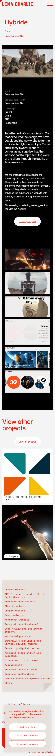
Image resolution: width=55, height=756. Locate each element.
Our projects (27, 441)
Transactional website (20, 601)
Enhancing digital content (23, 648)
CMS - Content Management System (27, 678)
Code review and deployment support (23, 630)
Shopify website (15, 606)
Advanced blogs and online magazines (23, 654)
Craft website (14, 615)
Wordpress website (17, 619)
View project (27, 221)
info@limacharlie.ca (16, 704)
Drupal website (15, 610)
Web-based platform (18, 636)
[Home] (17, 4)
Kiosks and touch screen (21, 660)
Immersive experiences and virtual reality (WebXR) (23, 642)
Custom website (15, 589)
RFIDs (8, 682)
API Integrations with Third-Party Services (25, 595)
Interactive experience (21, 669)
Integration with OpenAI (21, 624)
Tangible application (19, 673)
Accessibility (14, 664)
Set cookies (34, 752)
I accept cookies (27, 744)
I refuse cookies (27, 735)
